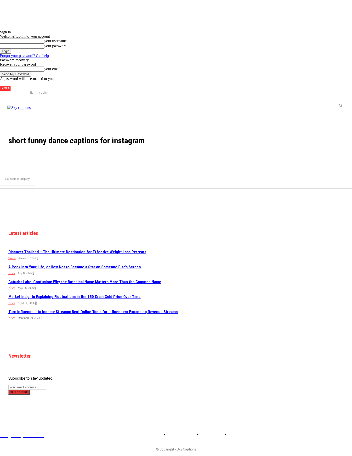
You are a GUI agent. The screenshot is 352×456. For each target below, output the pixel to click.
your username (55, 41)
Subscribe (19, 392)
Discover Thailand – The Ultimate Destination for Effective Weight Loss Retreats (77, 251)
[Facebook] (18, 86)
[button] (340, 105)
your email (52, 69)
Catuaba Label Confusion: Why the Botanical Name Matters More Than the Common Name (84, 281)
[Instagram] (26, 86)
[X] (33, 86)
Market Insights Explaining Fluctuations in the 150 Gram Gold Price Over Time (74, 296)
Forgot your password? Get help (24, 56)
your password (55, 46)
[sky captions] (40, 105)
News (11, 273)
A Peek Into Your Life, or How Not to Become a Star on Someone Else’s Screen (74, 267)
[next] (14, 88)
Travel (12, 258)
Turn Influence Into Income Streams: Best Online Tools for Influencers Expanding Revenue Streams (93, 311)
